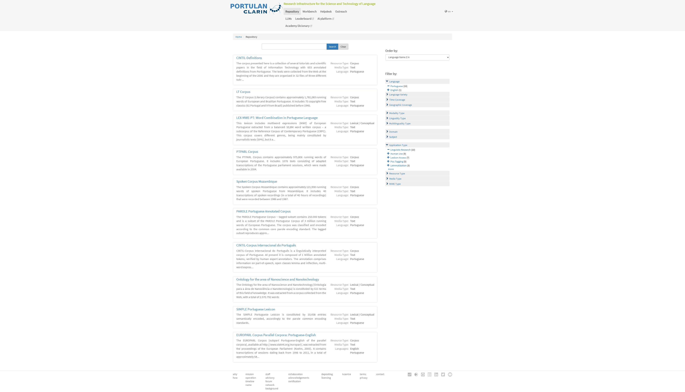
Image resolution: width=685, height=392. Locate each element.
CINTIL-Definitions (249, 58)
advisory (270, 377)
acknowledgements (298, 377)
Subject (393, 136)
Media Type (395, 178)
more (391, 169)
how (235, 377)
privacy (363, 377)
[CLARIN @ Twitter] (442, 374)
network (269, 384)
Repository (292, 11)
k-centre (346, 374)
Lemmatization (398, 165)
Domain (393, 131)
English (394, 90)
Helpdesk (326, 11)
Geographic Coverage (400, 104)
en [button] (449, 11)
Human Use (396, 153)
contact (380, 374)
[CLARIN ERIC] (408, 374)
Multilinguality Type (399, 123)
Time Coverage (397, 99)
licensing (326, 377)
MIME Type (395, 183)
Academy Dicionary (297, 26)
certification (294, 381)
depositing (327, 374)
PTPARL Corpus (247, 152)
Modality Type (396, 113)
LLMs (288, 19)
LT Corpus (243, 92)
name (248, 384)
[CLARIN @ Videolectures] (415, 374)
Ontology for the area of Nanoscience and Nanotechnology (277, 279)
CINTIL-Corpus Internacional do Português (266, 245)
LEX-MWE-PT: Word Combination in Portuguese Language (277, 118)
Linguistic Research (400, 149)
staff (267, 374)
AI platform (325, 19)
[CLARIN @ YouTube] (448, 374)
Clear (343, 46)
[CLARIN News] (428, 374)
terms (363, 374)
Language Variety (398, 94)
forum (268, 381)
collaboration (295, 374)
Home (238, 36)
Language (394, 81)
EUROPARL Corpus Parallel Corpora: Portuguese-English (276, 335)
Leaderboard (303, 19)
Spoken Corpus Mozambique (256, 181)
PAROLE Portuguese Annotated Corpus (263, 211)
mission (249, 374)
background (271, 388)
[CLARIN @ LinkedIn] (435, 374)
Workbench (310, 11)
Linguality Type (397, 118)
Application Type (398, 145)
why (235, 374)
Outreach (341, 11)
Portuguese (396, 86)
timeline (249, 381)
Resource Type (397, 173)
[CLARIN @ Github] (421, 374)
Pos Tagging (396, 161)
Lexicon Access (398, 157)
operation (250, 377)
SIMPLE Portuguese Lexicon (255, 309)
